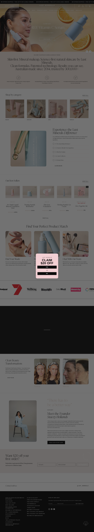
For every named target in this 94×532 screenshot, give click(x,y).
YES (47, 267)
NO (47, 273)
